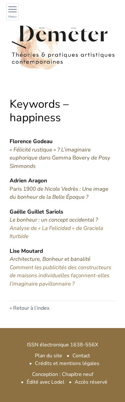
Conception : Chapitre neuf (62, 374)
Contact (81, 355)
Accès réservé (91, 382)
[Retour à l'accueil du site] (62, 44)
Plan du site (48, 355)
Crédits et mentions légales (67, 363)
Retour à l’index (31, 308)
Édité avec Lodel (45, 382)
